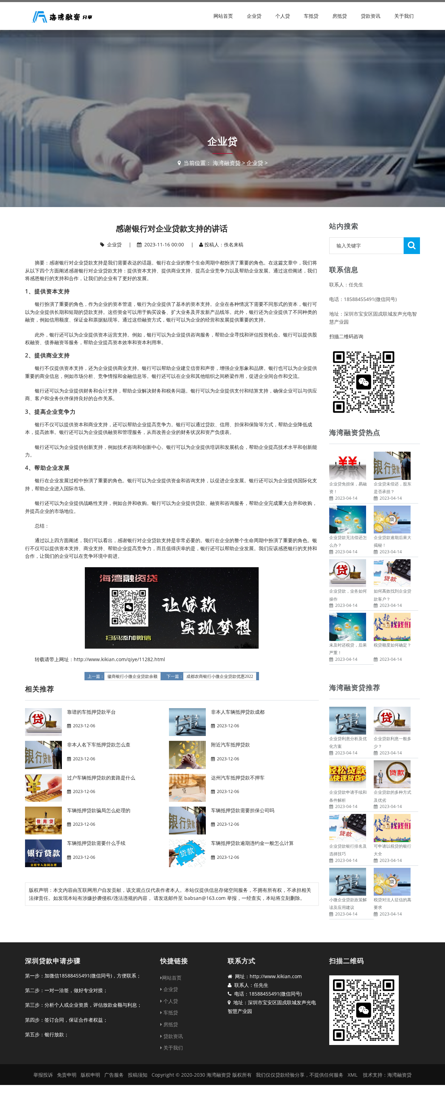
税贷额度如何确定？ (392, 645)
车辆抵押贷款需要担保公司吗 (242, 810)
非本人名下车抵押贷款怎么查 (98, 744)
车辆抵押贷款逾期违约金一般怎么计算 (252, 843)
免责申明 (66, 1074)
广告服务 (114, 1074)
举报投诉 (43, 1074)
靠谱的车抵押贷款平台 (91, 711)
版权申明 (90, 1074)
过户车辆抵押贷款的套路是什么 (101, 777)
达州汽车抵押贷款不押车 (238, 777)
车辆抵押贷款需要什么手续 (96, 843)
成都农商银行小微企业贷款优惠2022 (219, 676)
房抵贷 (339, 16)
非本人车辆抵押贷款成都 (238, 711)
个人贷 (282, 16)
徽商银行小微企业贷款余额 (132, 676)
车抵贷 (311, 16)
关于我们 (404, 16)
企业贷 (254, 16)
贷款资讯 (370, 16)
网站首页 (223, 16)
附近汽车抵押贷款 (230, 744)
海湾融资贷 (227, 163)
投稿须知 (137, 1074)
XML (352, 1074)
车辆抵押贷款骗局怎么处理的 (98, 810)
